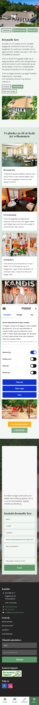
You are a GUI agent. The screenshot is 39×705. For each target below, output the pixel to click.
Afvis (19, 395)
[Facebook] (4, 683)
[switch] (33, 359)
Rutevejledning (11, 604)
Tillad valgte (19, 388)
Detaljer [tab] (20, 315)
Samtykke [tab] (7, 315)
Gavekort (5, 627)
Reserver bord (7, 623)
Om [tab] (32, 315)
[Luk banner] (36, 308)
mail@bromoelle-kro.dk (14, 610)
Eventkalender (7, 631)
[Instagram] (10, 683)
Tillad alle (19, 382)
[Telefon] (24, 699)
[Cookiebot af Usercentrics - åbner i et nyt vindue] (23, 308)
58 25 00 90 (9, 607)
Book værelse (7, 619)
